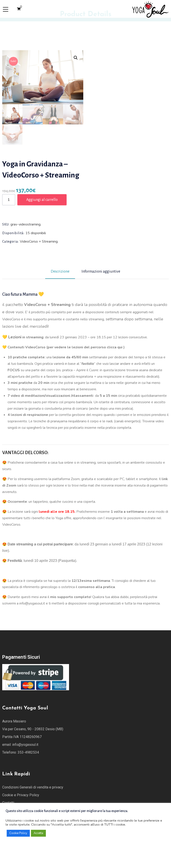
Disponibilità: (13, 233)
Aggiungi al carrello (42, 200)
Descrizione (60, 271)
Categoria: (10, 241)
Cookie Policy (18, 833)
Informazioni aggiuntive (100, 271)
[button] (76, 58)
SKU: (6, 224)
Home (18, 26)
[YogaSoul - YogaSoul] (150, 8)
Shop (33, 26)
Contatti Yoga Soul (25, 708)
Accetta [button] (38, 833)
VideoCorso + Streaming (62, 26)
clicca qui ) (116, 347)
